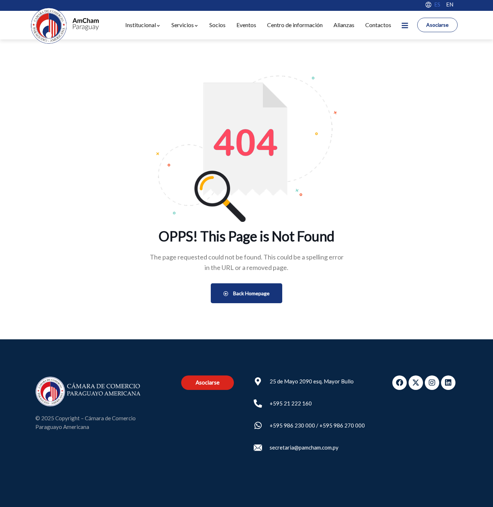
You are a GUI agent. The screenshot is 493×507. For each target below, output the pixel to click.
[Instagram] (432, 382)
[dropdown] (405, 25)
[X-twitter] (416, 382)
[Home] (64, 26)
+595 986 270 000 (342, 425)
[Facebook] (399, 382)
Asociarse (437, 25)
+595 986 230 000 (292, 425)
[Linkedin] (448, 382)
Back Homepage (251, 293)
